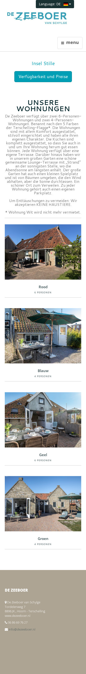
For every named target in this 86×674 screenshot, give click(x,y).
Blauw (43, 370)
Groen (43, 538)
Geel (43, 454)
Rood (43, 286)
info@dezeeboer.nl (22, 629)
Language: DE (51, 4)
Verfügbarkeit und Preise (43, 76)
